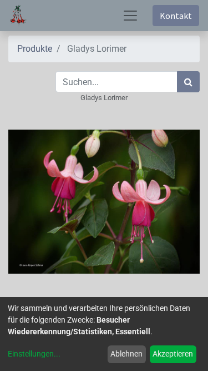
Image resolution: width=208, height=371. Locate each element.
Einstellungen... (34, 353)
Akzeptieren (173, 353)
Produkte (34, 48)
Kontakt (176, 15)
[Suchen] (188, 81)
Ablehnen (126, 353)
